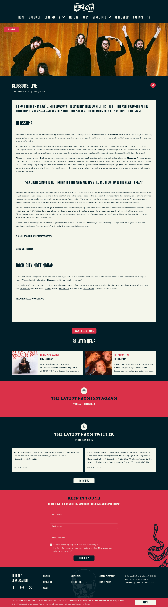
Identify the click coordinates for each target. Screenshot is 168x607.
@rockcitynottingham (84, 404)
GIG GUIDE (46, 576)
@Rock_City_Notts (84, 440)
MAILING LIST (76, 582)
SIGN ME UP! (84, 558)
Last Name (57, 526)
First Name (57, 514)
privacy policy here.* (62, 551)
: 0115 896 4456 (139, 583)
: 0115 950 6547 (136, 579)
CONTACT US (47, 582)
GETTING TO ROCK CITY (107, 576)
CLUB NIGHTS (76, 576)
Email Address (58, 538)
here (87, 604)
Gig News (40, 92)
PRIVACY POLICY (105, 582)
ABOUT (45, 587)
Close (145, 602)
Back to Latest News (84, 331)
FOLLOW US (84, 480)
